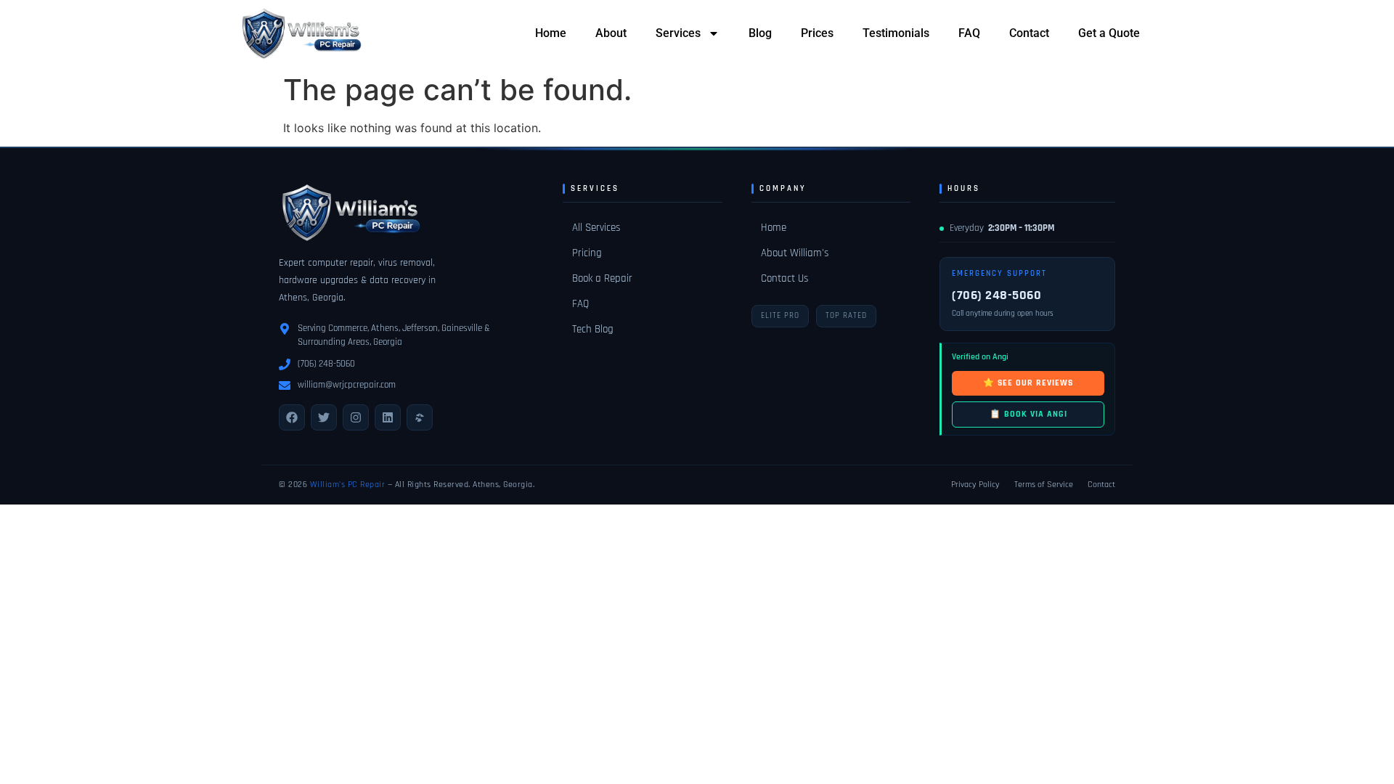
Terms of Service (1043, 484)
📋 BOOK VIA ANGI (1028, 414)
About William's (794, 253)
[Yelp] (420, 417)
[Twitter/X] (324, 417)
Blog (760, 33)
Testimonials (896, 33)
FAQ (969, 33)
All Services (596, 227)
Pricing (587, 253)
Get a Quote (1109, 33)
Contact (1029, 33)
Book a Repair (602, 278)
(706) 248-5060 (326, 363)
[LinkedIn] (388, 417)
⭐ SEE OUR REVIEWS (1028, 382)
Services (678, 33)
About (611, 33)
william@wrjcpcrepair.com (347, 385)
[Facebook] (292, 417)
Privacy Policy (975, 484)
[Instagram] (356, 417)
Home (550, 33)
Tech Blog (593, 329)
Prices (817, 33)
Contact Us (784, 278)
